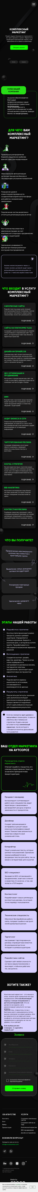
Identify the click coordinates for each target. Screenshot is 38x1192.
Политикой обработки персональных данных (20, 1080)
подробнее (26, 321)
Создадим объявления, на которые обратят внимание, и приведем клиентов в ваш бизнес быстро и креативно (16, 448)
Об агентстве (9, 1114)
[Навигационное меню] (33, 4)
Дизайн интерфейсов (28, 1133)
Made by (13, 1179)
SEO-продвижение (27, 1130)
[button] (19, 47)
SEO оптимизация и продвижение (14, 374)
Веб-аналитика (11, 488)
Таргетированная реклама (17, 442)
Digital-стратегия (13, 464)
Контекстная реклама (15, 509)
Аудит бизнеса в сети (15, 419)
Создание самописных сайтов (29, 1119)
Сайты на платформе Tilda (18, 328)
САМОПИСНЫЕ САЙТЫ (14, 306)
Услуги (24, 1114)
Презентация (6, 1127)
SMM (6, 397)
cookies (18, 1184)
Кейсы (4, 1124)
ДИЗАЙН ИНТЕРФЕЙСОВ (15, 351)
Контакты (5, 1119)
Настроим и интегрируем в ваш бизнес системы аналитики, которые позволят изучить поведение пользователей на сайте (17, 493)
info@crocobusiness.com (10, 1144)
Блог (3, 1121)
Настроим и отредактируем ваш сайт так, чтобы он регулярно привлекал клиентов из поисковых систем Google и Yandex (19, 380)
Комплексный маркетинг (29, 1127)
